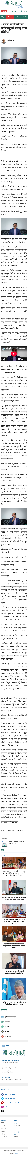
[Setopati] (14, 1053)
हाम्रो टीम (16, 1137)
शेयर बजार (3, 1129)
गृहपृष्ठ (2, 1123)
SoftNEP (16, 1154)
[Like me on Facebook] (4, 43)
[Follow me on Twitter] (6, 42)
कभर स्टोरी (9, 17)
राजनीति (17, 17)
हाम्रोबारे (3, 1134)
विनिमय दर (3, 1126)
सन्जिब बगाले (10, 40)
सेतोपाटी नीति (4, 1137)
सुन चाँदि (3, 1131)
